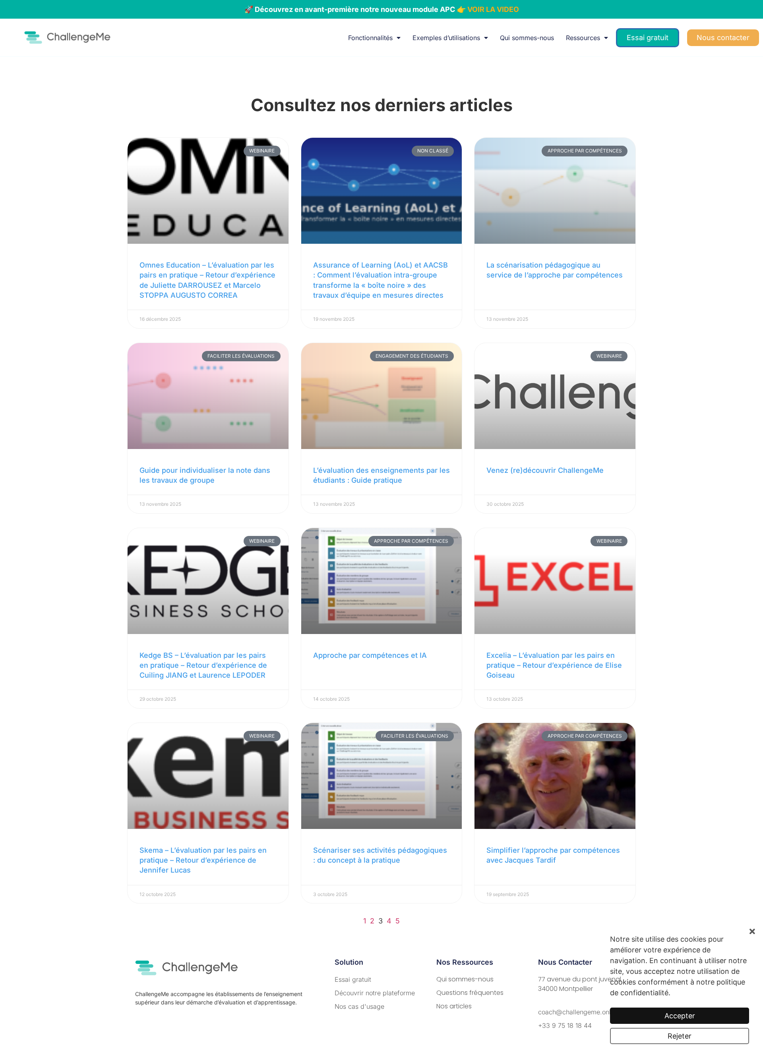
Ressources (583, 38)
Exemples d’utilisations (446, 38)
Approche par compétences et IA (370, 655)
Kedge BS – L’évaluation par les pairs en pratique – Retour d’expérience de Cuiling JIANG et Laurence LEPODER (203, 665)
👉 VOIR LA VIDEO (488, 9)
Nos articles (454, 1006)
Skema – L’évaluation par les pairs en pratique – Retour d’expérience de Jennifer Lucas (203, 860)
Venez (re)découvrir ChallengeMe (545, 470)
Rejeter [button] (679, 1036)
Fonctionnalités (370, 38)
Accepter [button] (679, 1016)
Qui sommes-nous (527, 38)
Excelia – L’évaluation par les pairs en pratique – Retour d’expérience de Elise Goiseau (554, 665)
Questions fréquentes (470, 992)
